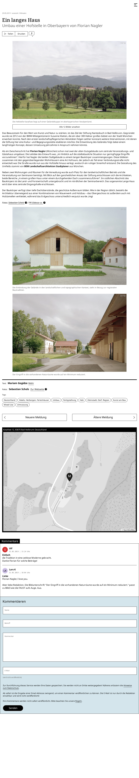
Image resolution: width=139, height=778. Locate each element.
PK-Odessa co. (35, 202)
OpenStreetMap (129, 530)
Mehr (31, 383)
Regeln (78, 701)
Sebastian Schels (16, 202)
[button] (69, 477)
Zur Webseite (37, 389)
